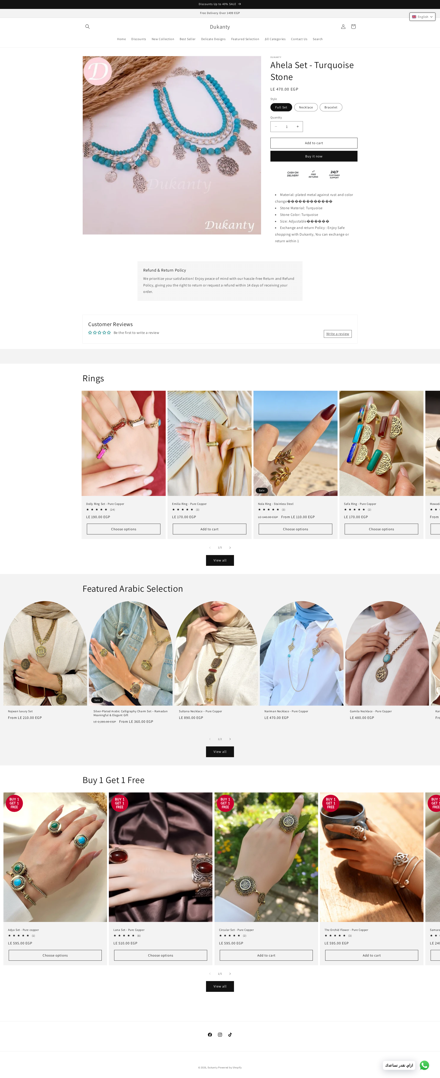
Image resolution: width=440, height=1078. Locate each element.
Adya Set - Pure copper (23, 930)
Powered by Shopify (230, 1067)
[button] (87, 27)
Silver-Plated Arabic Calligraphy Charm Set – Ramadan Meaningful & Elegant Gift (131, 713)
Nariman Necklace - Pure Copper (286, 711)
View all (220, 560)
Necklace (306, 107)
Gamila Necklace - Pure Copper (371, 711)
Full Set (281, 107)
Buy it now (314, 156)
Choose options (123, 529)
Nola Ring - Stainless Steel (275, 504)
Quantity (276, 117)
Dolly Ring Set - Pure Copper (105, 504)
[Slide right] (230, 548)
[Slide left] (210, 548)
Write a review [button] (337, 333)
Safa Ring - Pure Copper (360, 504)
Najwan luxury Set (20, 711)
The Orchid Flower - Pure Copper (346, 930)
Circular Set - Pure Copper (236, 930)
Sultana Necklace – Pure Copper (200, 711)
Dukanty (213, 1067)
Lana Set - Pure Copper (128, 930)
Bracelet (331, 107)
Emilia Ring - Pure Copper (189, 504)
